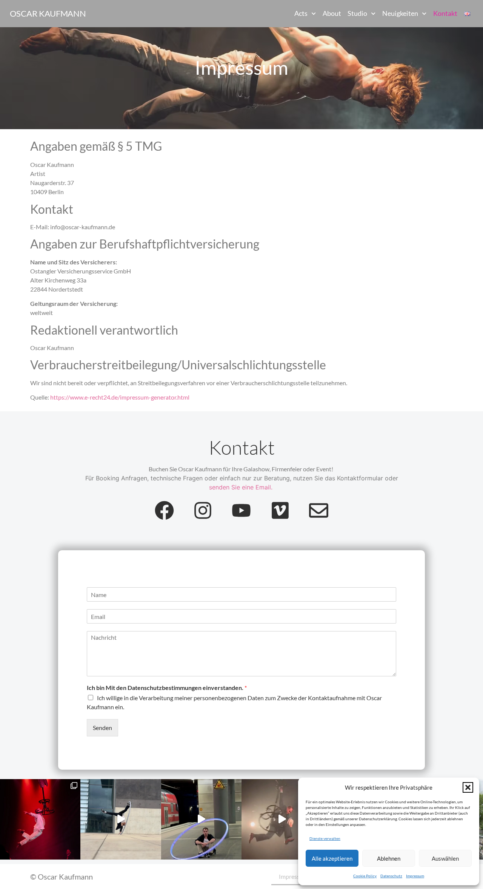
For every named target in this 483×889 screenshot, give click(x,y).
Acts (301, 13)
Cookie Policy (365, 876)
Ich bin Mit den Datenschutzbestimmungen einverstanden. (167, 687)
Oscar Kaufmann (48, 13)
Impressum (415, 876)
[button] (468, 787)
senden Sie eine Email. (240, 487)
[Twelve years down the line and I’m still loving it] (120, 819)
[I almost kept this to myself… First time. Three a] (40, 819)
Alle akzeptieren (332, 858)
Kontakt (445, 13)
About (332, 13)
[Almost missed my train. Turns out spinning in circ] (201, 819)
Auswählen (445, 858)
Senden (102, 727)
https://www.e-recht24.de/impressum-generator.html (119, 397)
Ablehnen (388, 858)
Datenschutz (391, 876)
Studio (357, 13)
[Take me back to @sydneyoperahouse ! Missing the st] (282, 819)
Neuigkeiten (400, 13)
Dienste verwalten (324, 838)
